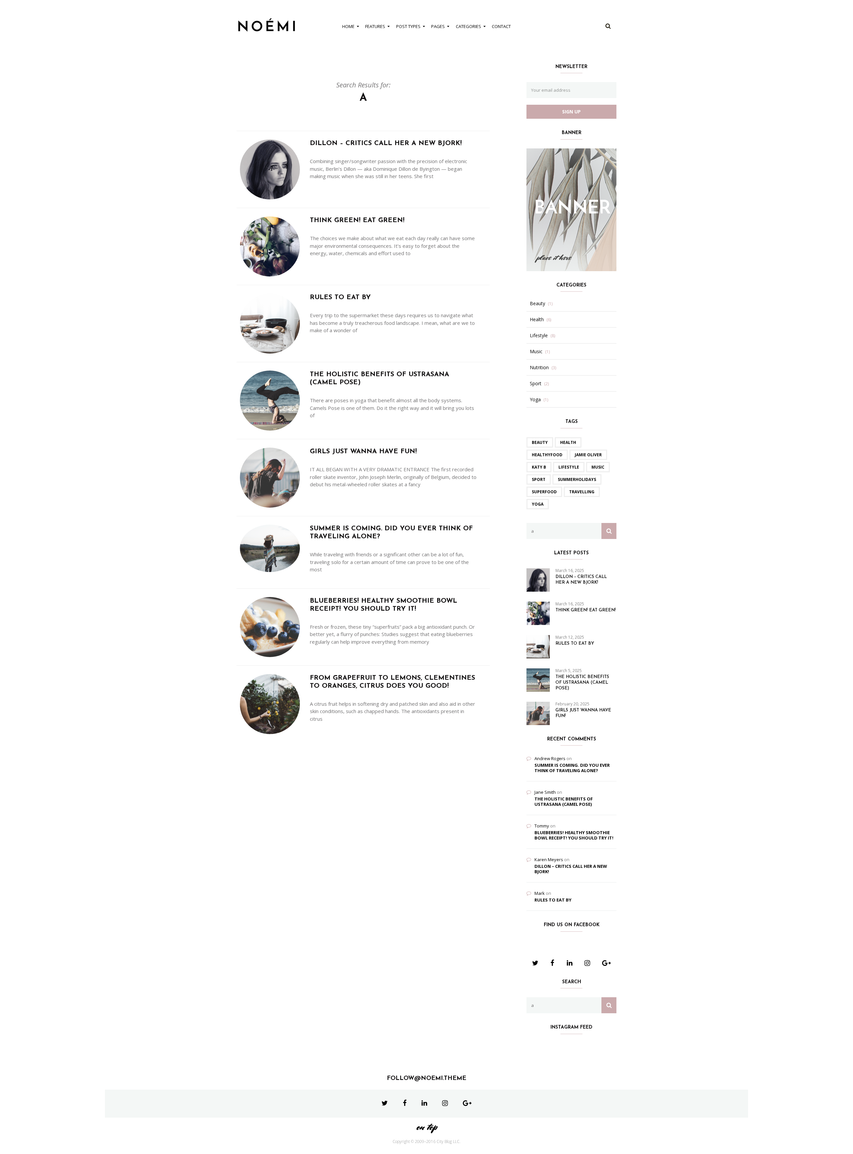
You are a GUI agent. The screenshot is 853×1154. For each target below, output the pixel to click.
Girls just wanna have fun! (363, 451)
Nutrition (539, 368)
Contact (501, 26)
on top (426, 1127)
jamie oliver (588, 455)
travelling (581, 492)
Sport (535, 384)
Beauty (537, 304)
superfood (544, 492)
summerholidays (577, 479)
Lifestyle (539, 336)
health (568, 442)
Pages (438, 26)
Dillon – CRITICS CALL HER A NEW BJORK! (386, 143)
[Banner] (571, 209)
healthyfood (547, 455)
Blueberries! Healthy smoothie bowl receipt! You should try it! (573, 835)
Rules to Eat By (340, 297)
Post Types (408, 26)
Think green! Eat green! (357, 220)
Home (348, 26)
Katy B (539, 467)
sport (538, 479)
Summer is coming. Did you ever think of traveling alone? (572, 767)
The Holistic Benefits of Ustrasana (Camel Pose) (582, 682)
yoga (537, 504)
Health (537, 320)
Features (375, 26)
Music (536, 352)
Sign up (571, 111)
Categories (468, 26)
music (597, 467)
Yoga (535, 400)
